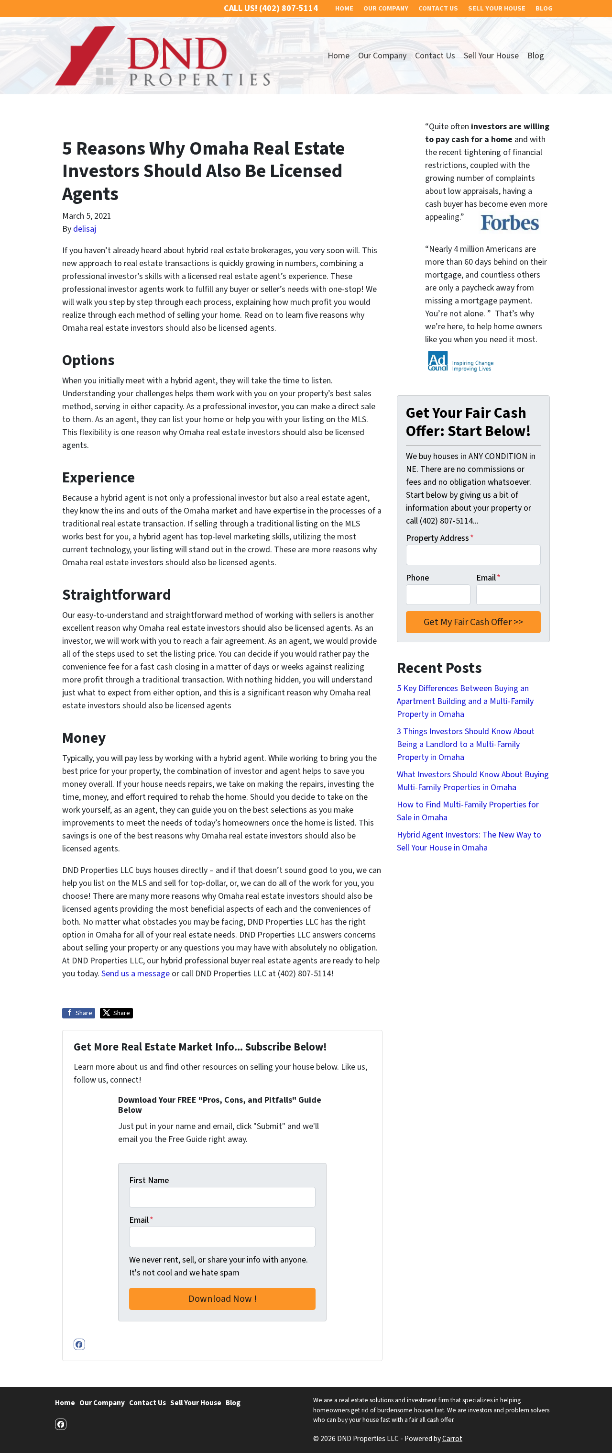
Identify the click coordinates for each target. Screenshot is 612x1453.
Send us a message (135, 974)
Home (339, 56)
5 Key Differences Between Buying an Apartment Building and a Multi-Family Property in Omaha (465, 701)
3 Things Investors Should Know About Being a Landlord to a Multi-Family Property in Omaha (466, 744)
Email (141, 1220)
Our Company (382, 56)
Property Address (440, 538)
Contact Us (435, 56)
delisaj (84, 229)
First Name (149, 1180)
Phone (417, 578)
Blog (535, 56)
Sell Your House (491, 56)
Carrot (452, 1438)
